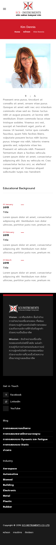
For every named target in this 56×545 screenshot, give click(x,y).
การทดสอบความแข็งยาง (16, 428)
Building (8, 485)
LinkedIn (15, 401)
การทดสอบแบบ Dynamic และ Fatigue (25, 439)
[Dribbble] (34, 96)
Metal (6, 496)
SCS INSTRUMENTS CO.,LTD (36, 525)
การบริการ (17, 532)
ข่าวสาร (7, 450)
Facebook (16, 395)
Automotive (10, 474)
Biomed (8, 479)
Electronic (9, 490)
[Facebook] (25, 96)
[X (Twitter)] (21, 96)
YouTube (15, 408)
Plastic (7, 501)
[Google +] (30, 96)
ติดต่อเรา (29, 532)
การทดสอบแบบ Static (16, 444)
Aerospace (10, 468)
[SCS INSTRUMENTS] (28, 8)
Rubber (7, 507)
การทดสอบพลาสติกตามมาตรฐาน (21, 434)
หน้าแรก (6, 532)
